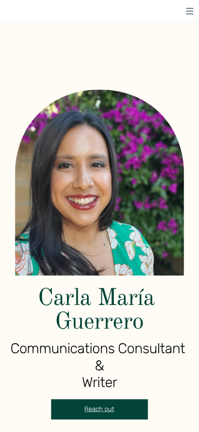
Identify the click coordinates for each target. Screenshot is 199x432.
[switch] (189, 11)
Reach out (99, 409)
